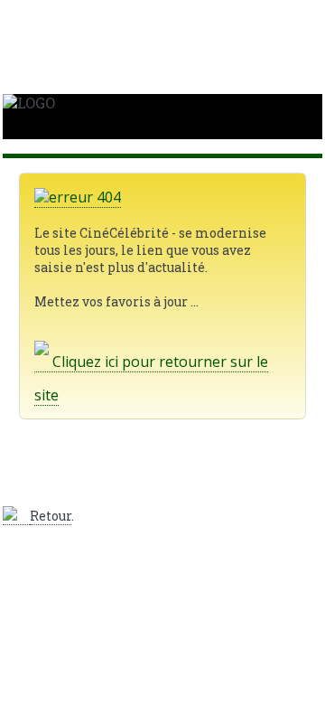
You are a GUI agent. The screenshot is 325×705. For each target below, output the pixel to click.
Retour (50, 515)
